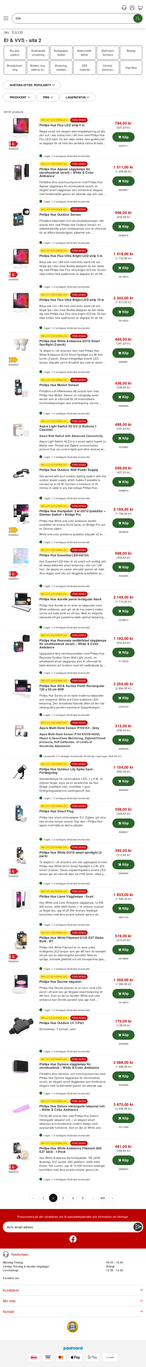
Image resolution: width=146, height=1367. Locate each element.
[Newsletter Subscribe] (137, 1227)
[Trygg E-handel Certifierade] (72, 1327)
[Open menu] (5, 18)
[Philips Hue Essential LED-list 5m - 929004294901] (21, 558)
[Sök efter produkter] (137, 18)
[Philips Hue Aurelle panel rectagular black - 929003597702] (21, 602)
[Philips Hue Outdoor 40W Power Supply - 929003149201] (21, 473)
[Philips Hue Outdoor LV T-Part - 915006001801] (21, 1026)
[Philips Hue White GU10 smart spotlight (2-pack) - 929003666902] (21, 855)
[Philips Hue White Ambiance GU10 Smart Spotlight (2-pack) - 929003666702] (21, 344)
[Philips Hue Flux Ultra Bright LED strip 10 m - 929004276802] (21, 303)
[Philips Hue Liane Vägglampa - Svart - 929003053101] (21, 899)
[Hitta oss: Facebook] (73, 1239)
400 (102, 1198)
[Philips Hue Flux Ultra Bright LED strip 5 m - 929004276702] (21, 258)
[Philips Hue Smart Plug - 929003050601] (21, 814)
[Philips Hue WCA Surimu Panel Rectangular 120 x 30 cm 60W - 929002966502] (21, 688)
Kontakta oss (11, 1278)
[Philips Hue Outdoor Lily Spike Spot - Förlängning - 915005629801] (21, 772)
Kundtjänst (11, 1290)
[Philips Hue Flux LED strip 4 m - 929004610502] (21, 128)
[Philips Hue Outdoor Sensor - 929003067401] (21, 217)
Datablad (13, 148)
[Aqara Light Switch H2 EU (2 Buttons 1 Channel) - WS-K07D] (21, 429)
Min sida (9, 1300)
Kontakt (8, 1311)
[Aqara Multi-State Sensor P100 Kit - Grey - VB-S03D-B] (21, 730)
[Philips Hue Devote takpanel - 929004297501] (21, 984)
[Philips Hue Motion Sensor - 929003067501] (21, 388)
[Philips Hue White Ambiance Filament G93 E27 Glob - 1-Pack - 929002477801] (21, 1151)
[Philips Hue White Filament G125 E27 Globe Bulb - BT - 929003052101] (21, 940)
